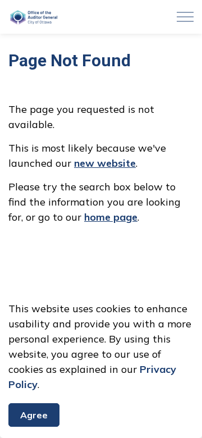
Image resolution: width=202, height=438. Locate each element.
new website (105, 163)
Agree (34, 415)
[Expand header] (185, 17)
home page (110, 217)
